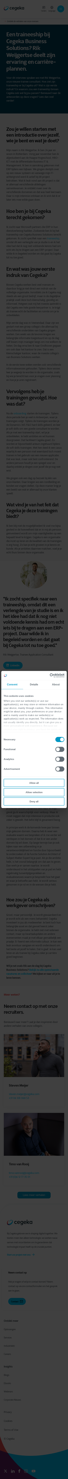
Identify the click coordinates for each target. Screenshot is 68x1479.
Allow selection (34, 792)
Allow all (34, 783)
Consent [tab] (12, 684)
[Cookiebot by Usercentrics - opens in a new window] (50, 675)
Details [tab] (34, 684)
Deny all (34, 801)
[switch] (59, 749)
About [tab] (56, 684)
